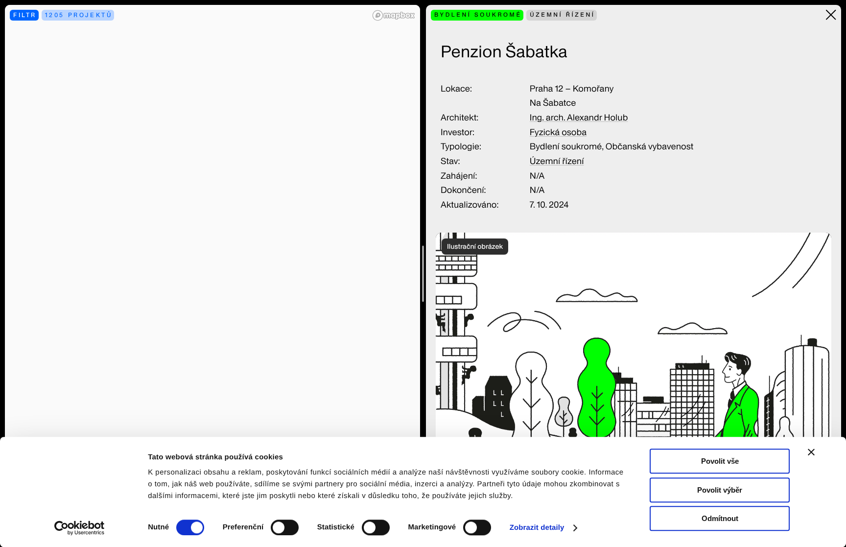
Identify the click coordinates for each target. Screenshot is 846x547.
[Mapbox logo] (393, 15)
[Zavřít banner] (811, 452)
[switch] (285, 527)
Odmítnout (720, 518)
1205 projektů (79, 15)
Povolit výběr (719, 490)
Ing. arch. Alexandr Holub (579, 118)
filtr (25, 15)
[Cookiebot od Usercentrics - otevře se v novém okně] (83, 528)
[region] (212, 273)
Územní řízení (557, 161)
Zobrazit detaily (537, 527)
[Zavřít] (831, 15)
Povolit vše (720, 461)
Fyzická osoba (558, 132)
